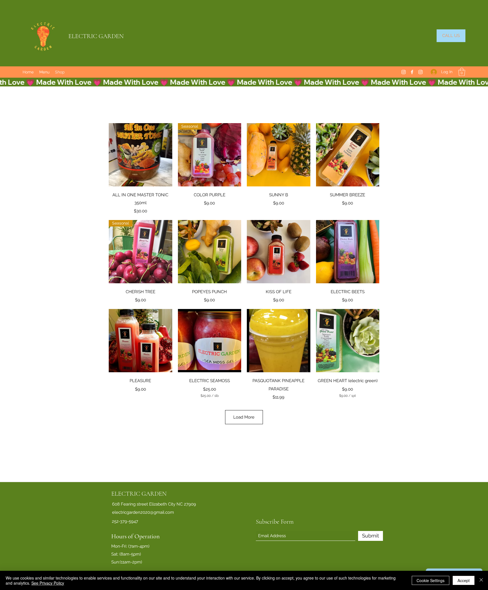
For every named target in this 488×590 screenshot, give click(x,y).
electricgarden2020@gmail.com (143, 512)
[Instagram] (403, 72)
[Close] (481, 580)
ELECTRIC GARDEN (96, 36)
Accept (463, 580)
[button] (461, 72)
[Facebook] (412, 72)
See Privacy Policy (47, 583)
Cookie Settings (431, 580)
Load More (243, 417)
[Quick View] (140, 155)
